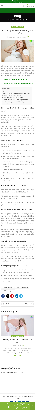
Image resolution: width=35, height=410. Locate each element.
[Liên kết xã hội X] (7, 296)
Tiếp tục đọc (17, 355)
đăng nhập (10, 372)
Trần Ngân (9, 37)
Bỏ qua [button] (32, 406)
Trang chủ (11, 19)
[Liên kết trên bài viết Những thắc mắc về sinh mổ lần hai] (17, 325)
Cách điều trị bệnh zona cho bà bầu (13, 101)
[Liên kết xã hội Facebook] (3, 296)
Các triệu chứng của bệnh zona (12, 95)
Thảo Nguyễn (15, 345)
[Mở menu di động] (2, 5)
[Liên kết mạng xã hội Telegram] (21, 296)
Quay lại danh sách (17, 304)
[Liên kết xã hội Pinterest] (12, 296)
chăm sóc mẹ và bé (9, 291)
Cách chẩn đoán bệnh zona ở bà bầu (13, 97)
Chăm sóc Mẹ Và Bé (21, 19)
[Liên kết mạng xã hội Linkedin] (16, 296)
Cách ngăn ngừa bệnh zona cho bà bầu (14, 103)
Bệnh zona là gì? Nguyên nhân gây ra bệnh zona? (16, 93)
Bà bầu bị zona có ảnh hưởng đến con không (16, 99)
